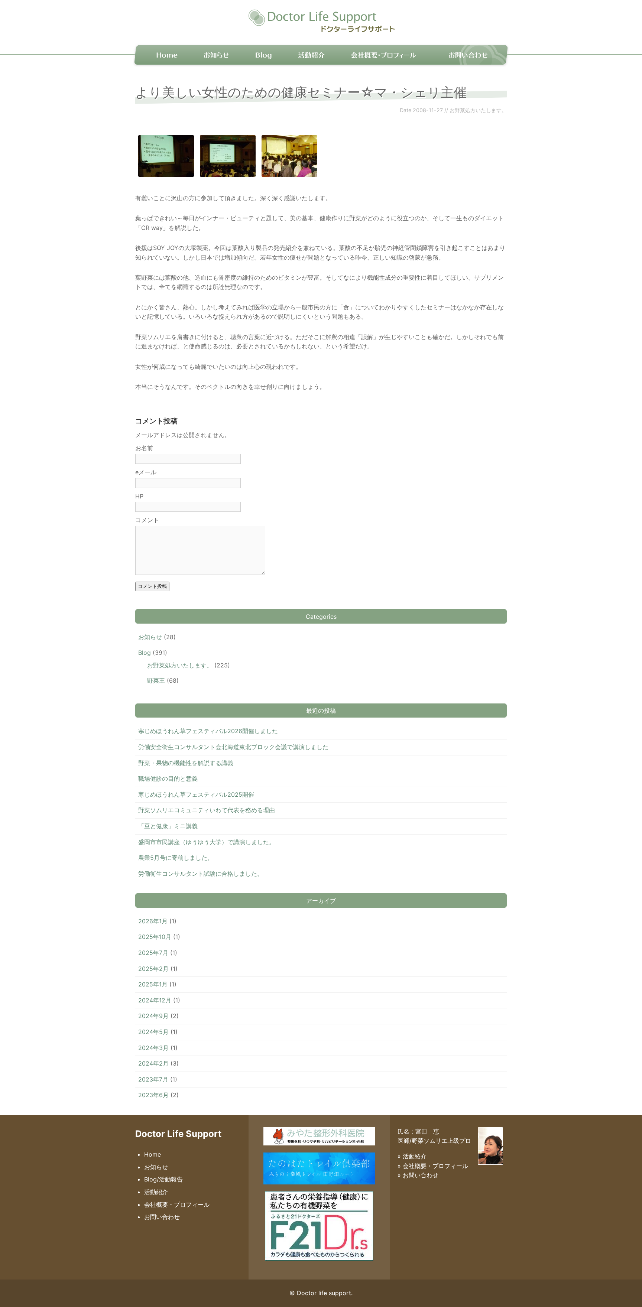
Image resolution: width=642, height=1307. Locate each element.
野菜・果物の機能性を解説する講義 (185, 763)
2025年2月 (153, 968)
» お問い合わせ (418, 1175)
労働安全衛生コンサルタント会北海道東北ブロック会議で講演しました (233, 747)
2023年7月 (153, 1079)
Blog (263, 54)
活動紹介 (309, 54)
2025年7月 (153, 952)
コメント (147, 520)
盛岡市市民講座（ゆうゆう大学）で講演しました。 (206, 842)
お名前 (144, 448)
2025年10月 (154, 936)
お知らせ (217, 54)
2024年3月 (153, 1047)
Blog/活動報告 (163, 1179)
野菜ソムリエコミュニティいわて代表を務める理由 (206, 810)
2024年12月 (154, 1000)
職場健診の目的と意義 (168, 778)
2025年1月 (153, 984)
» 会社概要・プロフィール (433, 1166)
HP (139, 496)
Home (162, 54)
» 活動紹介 (412, 1156)
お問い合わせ (468, 54)
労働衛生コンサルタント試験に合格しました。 (200, 873)
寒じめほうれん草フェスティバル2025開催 (196, 794)
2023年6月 (153, 1095)
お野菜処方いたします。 (478, 110)
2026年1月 (153, 921)
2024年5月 (153, 1031)
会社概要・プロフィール (383, 54)
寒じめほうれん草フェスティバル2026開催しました (208, 731)
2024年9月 (153, 1016)
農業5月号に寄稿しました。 (175, 857)
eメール (145, 472)
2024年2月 (153, 1063)
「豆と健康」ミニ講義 (168, 826)
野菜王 (156, 680)
